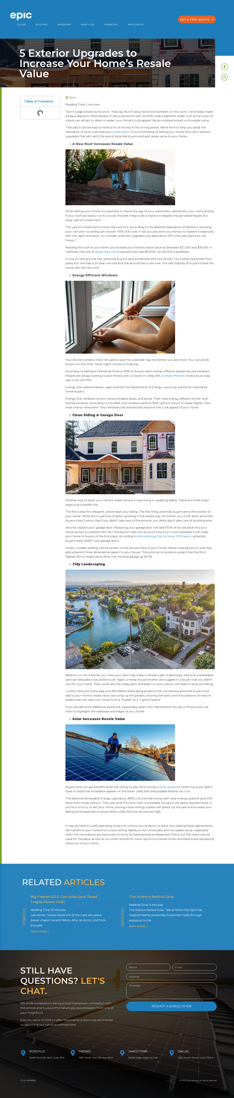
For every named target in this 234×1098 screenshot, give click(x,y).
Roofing (42, 24)
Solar (21, 24)
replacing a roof (106, 251)
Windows (64, 24)
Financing (111, 24)
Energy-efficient (173, 375)
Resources (136, 24)
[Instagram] (224, 77)
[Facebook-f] (224, 66)
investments (121, 132)
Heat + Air (87, 24)
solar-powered (170, 787)
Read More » (40, 931)
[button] (197, 19)
